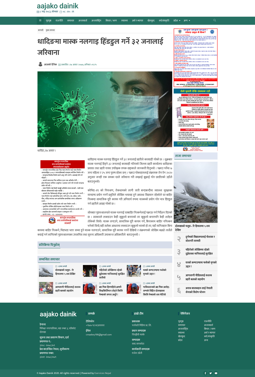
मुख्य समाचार (50, 30)
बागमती (40, 30)
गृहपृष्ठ (48, 21)
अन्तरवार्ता (83, 21)
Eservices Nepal (102, 373)
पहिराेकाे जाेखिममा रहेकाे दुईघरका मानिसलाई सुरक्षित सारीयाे (112, 274)
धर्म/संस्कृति (164, 21)
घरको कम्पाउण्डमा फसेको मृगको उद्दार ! (154, 272)
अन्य (186, 21)
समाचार (70, 21)
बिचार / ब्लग (111, 21)
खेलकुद (151, 21)
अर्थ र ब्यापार (137, 21)
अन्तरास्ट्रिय (96, 21)
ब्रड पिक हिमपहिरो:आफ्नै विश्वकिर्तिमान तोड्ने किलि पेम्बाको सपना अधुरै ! (111, 291)
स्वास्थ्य (124, 21)
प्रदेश (176, 21)
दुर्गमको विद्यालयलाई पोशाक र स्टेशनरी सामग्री (200, 239)
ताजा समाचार (183, 156)
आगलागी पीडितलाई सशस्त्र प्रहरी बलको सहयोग (67, 289)
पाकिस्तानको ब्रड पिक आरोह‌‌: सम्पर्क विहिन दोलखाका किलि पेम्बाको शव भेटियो (156, 291)
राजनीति (59, 21)
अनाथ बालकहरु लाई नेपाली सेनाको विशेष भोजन (199, 290)
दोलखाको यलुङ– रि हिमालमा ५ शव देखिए (65, 272)
